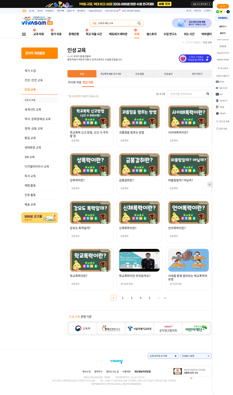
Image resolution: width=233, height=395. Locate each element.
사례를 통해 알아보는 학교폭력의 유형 (187, 277)
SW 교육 (30, 157)
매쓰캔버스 (81, 10)
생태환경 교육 (33, 147)
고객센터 (207, 10)
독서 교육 (30, 176)
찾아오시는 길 (112, 371)
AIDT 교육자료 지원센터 (131, 10)
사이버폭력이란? (178, 132)
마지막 (165, 298)
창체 (136, 34)
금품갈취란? (126, 180)
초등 (24, 10)
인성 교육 (30, 89)
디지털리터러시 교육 (37, 166)
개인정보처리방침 (142, 371)
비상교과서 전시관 (112, 10)
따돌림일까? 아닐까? (180, 180)
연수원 (39, 10)
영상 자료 (88, 82)
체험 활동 (30, 185)
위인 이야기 (197, 73)
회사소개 (86, 371)
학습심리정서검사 (95, 10)
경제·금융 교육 (34, 128)
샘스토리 (151, 34)
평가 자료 (56, 34)
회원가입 (197, 10)
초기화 (162, 93)
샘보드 (60, 10)
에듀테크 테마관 (118, 34)
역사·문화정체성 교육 (38, 119)
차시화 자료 (74, 82)
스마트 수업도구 (222, 75)
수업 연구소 (170, 34)
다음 (159, 298)
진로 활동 (30, 195)
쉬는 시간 (189, 34)
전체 (82, 73)
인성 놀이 (168, 73)
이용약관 (127, 371)
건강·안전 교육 (34, 80)
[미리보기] (90, 117)
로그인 (188, 10)
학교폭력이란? (78, 276)
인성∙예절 (139, 73)
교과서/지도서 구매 (158, 355)
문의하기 (98, 371)
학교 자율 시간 (94, 34)
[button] (189, 378)
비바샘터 (206, 34)
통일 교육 (30, 138)
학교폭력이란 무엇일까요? (134, 276)
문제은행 (74, 34)
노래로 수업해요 (196, 58)
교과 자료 (38, 34)
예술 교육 (30, 204)
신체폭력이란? (127, 228)
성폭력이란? (77, 180)
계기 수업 (30, 71)
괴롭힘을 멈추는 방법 (131, 132)
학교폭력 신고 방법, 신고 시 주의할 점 (89, 134)
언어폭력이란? (177, 228)
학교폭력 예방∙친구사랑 (110, 73)
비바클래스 (49, 10)
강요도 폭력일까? (80, 228)
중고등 (31, 10)
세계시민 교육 (33, 109)
